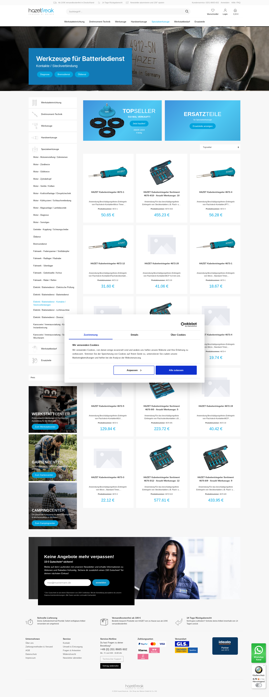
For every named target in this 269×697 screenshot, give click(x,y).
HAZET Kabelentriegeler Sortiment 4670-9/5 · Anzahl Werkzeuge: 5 (162, 408)
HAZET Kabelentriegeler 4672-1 (107, 192)
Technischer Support (112, 659)
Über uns (30, 643)
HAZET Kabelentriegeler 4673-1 (215, 263)
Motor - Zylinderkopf (42, 179)
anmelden (101, 582)
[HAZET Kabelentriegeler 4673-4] (215, 315)
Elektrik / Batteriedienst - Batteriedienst (51, 294)
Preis (33, 377)
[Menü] (264, 666)
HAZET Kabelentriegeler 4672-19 (216, 406)
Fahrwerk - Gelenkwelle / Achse (47, 273)
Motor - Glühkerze (41, 171)
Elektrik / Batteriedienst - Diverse (48, 317)
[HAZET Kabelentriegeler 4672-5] (107, 386)
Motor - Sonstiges (41, 222)
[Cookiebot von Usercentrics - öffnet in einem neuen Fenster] (183, 324)
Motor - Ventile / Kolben (43, 186)
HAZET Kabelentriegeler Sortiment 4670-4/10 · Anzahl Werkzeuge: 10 (162, 194)
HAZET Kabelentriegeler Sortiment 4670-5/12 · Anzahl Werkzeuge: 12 (162, 479)
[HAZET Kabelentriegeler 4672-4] (215, 172)
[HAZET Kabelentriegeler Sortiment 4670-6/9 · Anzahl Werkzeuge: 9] (215, 457)
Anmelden (225, 3)
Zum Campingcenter (45, 523)
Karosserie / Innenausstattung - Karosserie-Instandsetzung (53, 326)
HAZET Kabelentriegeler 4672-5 (107, 406)
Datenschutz (31, 654)
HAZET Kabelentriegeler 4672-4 (215, 192)
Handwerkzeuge (49, 137)
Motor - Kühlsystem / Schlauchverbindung (52, 200)
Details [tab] (134, 334)
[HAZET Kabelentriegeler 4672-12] (107, 243)
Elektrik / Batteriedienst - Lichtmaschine (51, 310)
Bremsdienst (64, 74)
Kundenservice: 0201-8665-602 (206, 3)
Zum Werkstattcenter (45, 426)
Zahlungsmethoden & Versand (39, 647)
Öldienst (82, 74)
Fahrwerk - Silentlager (43, 266)
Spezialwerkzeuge (50, 149)
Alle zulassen (176, 370)
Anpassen (132, 370)
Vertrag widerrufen (110, 666)
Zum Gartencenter (44, 475)
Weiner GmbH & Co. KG (148, 691)
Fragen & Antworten (72, 650)
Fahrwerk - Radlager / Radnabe (47, 258)
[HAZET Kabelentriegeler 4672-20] (161, 243)
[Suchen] (187, 11)
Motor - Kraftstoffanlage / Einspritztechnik (52, 193)
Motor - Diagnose (41, 215)
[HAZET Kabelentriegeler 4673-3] (107, 457)
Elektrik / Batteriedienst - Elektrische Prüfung (53, 287)
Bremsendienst (40, 244)
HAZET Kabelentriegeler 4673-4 (215, 334)
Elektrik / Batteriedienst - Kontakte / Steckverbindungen (49, 303)
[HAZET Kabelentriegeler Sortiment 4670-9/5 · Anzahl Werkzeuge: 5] (161, 386)
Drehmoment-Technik (51, 114)
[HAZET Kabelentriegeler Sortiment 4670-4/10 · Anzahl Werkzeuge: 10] (161, 172)
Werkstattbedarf (49, 348)
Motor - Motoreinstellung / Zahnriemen (50, 157)
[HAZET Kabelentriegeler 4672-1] (107, 172)
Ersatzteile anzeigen (203, 126)
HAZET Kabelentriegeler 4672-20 (162, 263)
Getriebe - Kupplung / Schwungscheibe (50, 229)
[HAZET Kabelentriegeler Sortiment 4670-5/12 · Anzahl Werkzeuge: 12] (161, 457)
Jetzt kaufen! (139, 123)
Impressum (31, 658)
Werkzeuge (46, 126)
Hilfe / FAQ (235, 3)
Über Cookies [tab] (178, 334)
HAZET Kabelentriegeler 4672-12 (108, 263)
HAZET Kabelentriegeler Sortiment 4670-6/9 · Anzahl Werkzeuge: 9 (216, 479)
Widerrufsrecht (69, 654)
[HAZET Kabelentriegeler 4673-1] (215, 243)
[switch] (259, 685)
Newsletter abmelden (72, 658)
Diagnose (45, 74)
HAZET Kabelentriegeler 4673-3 (107, 477)
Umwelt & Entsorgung (73, 647)
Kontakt (66, 643)
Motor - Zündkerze (41, 164)
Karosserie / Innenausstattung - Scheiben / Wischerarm (52, 336)
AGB (28, 650)
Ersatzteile (46, 360)
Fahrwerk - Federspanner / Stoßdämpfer (51, 251)
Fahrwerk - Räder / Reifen (44, 280)
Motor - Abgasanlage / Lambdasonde (49, 208)
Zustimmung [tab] (91, 334)
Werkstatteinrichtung (51, 102)
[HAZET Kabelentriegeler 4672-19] (215, 386)
